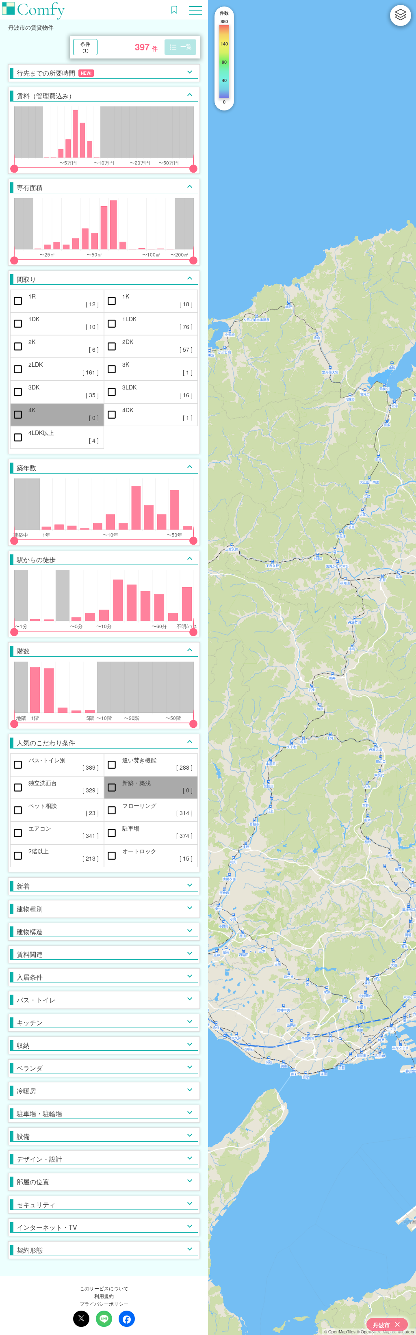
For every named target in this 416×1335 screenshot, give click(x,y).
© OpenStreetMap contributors (385, 1332)
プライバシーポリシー (104, 1303)
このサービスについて (104, 1288)
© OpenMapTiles (339, 1332)
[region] (312, 667)
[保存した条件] (174, 9)
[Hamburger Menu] (195, 9)
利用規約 (104, 1295)
